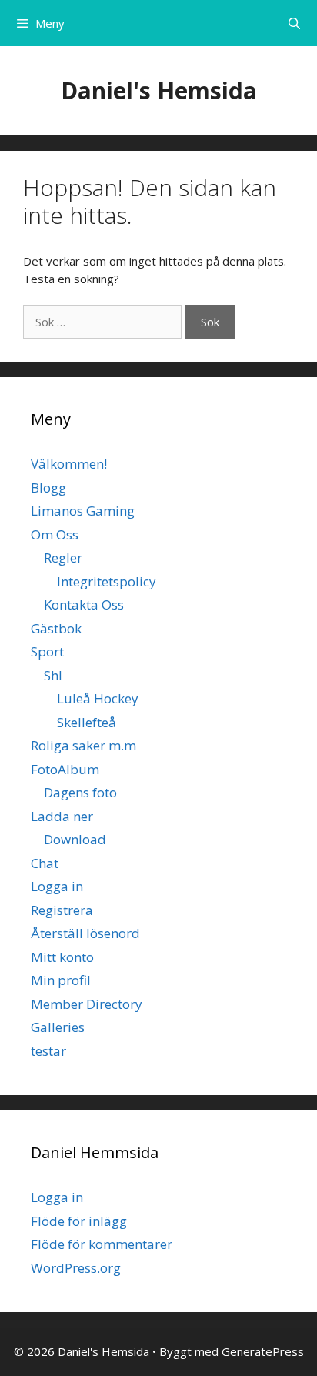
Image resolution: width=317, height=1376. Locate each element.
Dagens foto (80, 792)
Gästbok (56, 628)
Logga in (57, 886)
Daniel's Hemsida (159, 90)
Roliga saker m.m (83, 745)
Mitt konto (62, 957)
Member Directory (86, 1004)
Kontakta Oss (84, 604)
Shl (53, 675)
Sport (47, 651)
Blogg (48, 487)
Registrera (62, 910)
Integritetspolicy (106, 581)
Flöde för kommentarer (101, 1244)
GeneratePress (263, 1351)
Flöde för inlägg (79, 1221)
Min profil (61, 980)
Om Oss (54, 534)
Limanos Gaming (83, 510)
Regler (63, 557)
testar (48, 1051)
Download (75, 839)
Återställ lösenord (85, 933)
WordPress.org (76, 1268)
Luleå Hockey (97, 698)
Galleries (58, 1027)
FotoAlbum (65, 769)
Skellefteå (86, 722)
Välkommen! (69, 464)
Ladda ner (62, 816)
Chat (44, 863)
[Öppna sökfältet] (294, 23)
